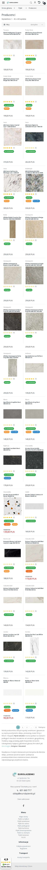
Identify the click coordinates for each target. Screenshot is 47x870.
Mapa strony (23, 817)
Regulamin (23, 848)
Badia (5, 215)
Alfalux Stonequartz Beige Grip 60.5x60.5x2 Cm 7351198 (34, 219)
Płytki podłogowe (23, 826)
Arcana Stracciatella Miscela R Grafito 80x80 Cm (34, 449)
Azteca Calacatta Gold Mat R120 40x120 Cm (34, 589)
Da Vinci (27, 632)
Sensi (5, 122)
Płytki (20, 8)
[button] (31, 2)
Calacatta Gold (29, 539)
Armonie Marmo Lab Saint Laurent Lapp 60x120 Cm (12, 542)
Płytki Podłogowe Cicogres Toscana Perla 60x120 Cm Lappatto (12, 34)
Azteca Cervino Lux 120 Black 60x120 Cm (11, 635)
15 (36, 727)
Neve (26, 678)
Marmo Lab (6, 539)
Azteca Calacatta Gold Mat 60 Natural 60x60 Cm (34, 542)
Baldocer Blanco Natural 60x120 (11, 681)
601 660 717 (25, 790)
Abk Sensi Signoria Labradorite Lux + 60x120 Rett (33, 126)
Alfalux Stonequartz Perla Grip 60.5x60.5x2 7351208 (34, 310)
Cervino (5, 632)
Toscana (6, 30)
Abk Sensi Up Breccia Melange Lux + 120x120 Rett (11, 172)
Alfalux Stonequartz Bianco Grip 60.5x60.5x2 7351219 (11, 265)
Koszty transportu (23, 857)
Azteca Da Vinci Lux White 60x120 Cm (34, 635)
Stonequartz (29, 215)
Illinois (5, 400)
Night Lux (6, 446)
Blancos (5, 678)
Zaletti (27, 492)
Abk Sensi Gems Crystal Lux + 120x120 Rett (11, 126)
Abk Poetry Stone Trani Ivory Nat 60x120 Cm (33, 79)
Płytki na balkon (23, 819)
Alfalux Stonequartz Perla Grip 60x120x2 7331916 (12, 356)
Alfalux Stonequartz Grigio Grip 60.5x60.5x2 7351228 (34, 264)
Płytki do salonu (23, 823)
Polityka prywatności (23, 846)
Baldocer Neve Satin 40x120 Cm (32, 681)
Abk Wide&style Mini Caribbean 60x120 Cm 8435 (34, 172)
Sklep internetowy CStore (23, 866)
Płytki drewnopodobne (23, 830)
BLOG (23, 837)
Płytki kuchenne (23, 828)
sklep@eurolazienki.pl (24, 793)
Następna (41, 727)
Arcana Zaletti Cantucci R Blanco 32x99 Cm (34, 495)
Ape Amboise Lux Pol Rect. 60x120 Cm (34, 356)
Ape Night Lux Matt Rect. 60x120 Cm (11, 449)
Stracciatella (29, 446)
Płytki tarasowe (23, 835)
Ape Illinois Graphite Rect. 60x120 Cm (12, 403)
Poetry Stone (29, 30)
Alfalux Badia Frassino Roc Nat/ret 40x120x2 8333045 (12, 218)
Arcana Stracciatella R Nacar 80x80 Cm (11, 495)
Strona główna (7, 8)
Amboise (28, 353)
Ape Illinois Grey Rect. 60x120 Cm (32, 403)
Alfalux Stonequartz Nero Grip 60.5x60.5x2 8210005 (12, 310)
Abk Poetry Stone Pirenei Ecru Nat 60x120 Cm (33, 33)
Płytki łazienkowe (23, 821)
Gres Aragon (6, 746)
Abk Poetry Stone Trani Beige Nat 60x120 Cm (11, 79)
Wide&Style (28, 169)
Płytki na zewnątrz (23, 833)
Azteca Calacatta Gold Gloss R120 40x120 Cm (11, 589)
